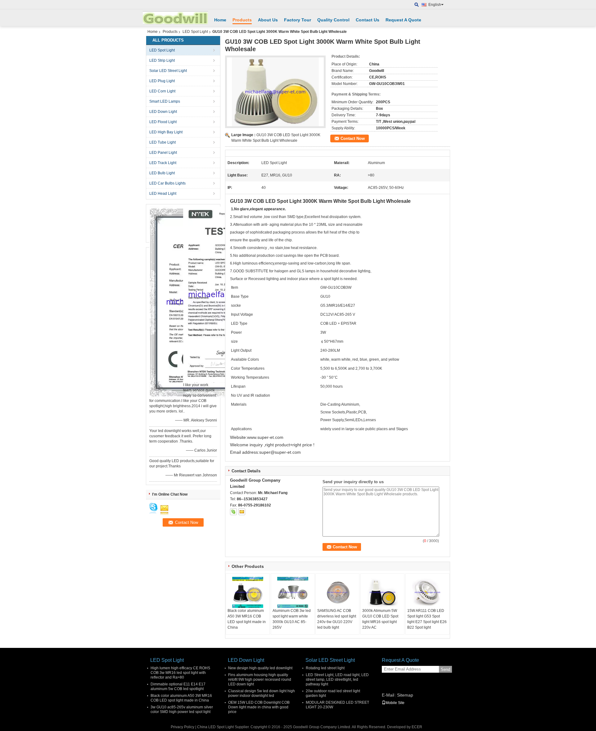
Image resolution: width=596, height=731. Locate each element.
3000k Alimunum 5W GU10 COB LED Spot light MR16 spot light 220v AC (380, 619)
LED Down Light (163, 111)
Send (445, 669)
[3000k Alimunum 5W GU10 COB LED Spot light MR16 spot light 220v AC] (382, 592)
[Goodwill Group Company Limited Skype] (233, 511)
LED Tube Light (162, 142)
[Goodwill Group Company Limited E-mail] (241, 511)
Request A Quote (403, 19)
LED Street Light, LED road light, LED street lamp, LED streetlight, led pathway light (337, 679)
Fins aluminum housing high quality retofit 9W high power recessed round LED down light (259, 679)
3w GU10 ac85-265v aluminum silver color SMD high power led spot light (182, 709)
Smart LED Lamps (164, 101)
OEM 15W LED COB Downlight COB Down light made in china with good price (259, 707)
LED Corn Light (162, 91)
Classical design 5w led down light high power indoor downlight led (261, 693)
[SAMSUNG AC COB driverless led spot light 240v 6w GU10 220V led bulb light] (337, 592)
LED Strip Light (162, 60)
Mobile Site (395, 703)
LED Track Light (162, 163)
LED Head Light (162, 193)
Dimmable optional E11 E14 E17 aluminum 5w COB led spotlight (178, 686)
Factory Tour (297, 19)
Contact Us (367, 19)
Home (220, 19)
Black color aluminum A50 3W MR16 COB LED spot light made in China (247, 619)
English (434, 4)
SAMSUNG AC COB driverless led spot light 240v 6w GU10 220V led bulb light (336, 619)
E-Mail (388, 695)
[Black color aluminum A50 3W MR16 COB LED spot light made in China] (247, 592)
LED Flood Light (163, 122)
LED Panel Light (163, 152)
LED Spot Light (195, 31)
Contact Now (353, 138)
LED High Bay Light (166, 132)
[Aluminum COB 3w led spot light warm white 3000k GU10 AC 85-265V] (292, 592)
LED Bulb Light (162, 173)
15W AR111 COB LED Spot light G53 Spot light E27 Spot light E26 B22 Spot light (427, 619)
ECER (417, 727)
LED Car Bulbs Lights (167, 183)
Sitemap (405, 695)
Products (242, 19)
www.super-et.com (265, 437)
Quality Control (333, 19)
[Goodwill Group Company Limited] (416, 4)
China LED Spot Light (215, 727)
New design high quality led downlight (260, 668)
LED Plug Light (162, 81)
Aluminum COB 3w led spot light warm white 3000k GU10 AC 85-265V (292, 619)
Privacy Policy (182, 727)
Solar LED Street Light (168, 71)
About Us (268, 19)
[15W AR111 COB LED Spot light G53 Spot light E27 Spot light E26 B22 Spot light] (427, 592)
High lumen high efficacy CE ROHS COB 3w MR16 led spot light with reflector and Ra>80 (180, 673)
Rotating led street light (325, 668)
